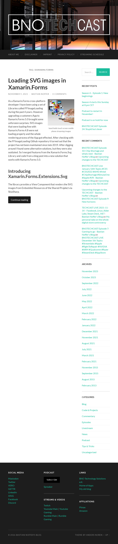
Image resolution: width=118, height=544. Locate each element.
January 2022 (88, 325)
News (84, 434)
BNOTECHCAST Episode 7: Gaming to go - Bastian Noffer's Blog (95, 231)
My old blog (85, 489)
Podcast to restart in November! (92, 112)
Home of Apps (86, 485)
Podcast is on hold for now (95, 120)
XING (11, 495)
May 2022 (87, 301)
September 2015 (90, 373)
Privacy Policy (66, 54)
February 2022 (89, 319)
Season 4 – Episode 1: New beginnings (95, 94)
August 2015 (88, 379)
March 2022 (88, 313)
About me (13, 54)
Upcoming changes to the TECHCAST (95, 158)
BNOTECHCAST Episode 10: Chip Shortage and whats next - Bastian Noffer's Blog (94, 152)
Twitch (47, 505)
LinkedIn (12, 492)
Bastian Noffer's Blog (28, 535)
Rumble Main (50, 515)
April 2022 (87, 307)
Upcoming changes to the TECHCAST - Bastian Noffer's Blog (94, 192)
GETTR (11, 489)
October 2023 (89, 277)
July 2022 (87, 289)
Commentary (88, 416)
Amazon (83, 510)
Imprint (47, 54)
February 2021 (89, 361)
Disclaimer (31, 54)
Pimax (82, 507)
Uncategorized (89, 452)
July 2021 (87, 349)
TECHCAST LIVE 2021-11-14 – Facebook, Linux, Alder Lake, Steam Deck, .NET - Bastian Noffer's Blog (95, 212)
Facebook (13, 499)
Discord (12, 502)
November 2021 (90, 337)
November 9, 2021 (18, 94)
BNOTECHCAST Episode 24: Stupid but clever (94, 127)
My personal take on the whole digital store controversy (96, 219)
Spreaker (48, 486)
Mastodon (13, 478)
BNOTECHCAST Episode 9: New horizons (95, 200)
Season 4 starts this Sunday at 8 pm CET (95, 103)
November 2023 (90, 271)
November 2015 (90, 367)
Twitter (11, 482)
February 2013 (89, 385)
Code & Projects (90, 410)
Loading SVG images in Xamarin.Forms (37, 84)
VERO (11, 485)
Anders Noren (94, 535)
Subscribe (52, 480)
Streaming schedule (92, 54)
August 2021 (88, 343)
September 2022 (90, 283)
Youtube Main (51, 508)
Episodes (86, 422)
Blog (84, 404)
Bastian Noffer (40, 94)
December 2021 (90, 331)
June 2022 (87, 295)
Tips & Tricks (88, 446)
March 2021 (88, 355)
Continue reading (19, 199)
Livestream (87, 428)
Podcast (86, 440)
